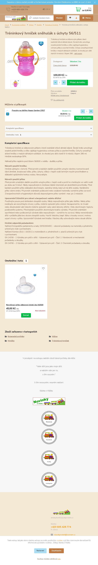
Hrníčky (39, 25)
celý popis (78, 53)
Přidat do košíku (77, 82)
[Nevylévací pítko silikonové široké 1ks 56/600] (26, 284)
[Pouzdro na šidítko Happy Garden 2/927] (8, 112)
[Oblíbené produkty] (70, 17)
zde (59, 559)
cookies (60, 540)
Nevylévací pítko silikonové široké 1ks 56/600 (24, 305)
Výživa (31, 25)
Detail (26, 315)
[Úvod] (15, 17)
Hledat (59, 18)
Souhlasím (56, 550)
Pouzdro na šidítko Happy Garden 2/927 (28, 110)
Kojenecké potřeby (19, 25)
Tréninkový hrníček (51, 25)
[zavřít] (95, 2)
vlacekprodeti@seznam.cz (64, 535)
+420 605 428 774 (19, 9)
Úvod (7, 25)
